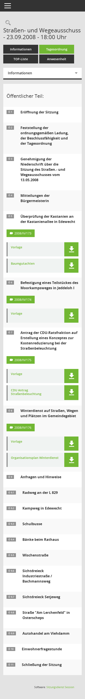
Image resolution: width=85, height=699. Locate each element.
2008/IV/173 (22, 233)
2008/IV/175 (22, 360)
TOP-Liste (21, 59)
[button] (71, 249)
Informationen (21, 49)
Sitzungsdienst (60, 687)
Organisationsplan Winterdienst (35, 458)
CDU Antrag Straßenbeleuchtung (26, 392)
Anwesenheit (56, 59)
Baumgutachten (23, 264)
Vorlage (16, 247)
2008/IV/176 (22, 427)
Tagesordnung (56, 49)
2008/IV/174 (22, 299)
